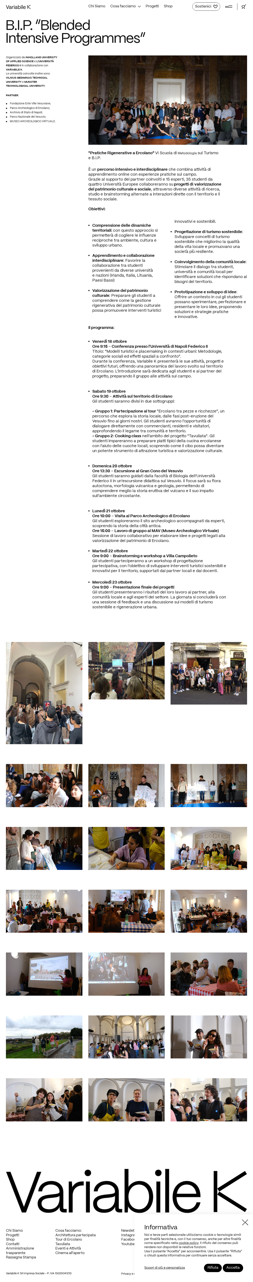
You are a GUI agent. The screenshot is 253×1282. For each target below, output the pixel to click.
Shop (168, 6)
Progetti (152, 6)
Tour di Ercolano (68, 1239)
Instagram (129, 1235)
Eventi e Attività (68, 1248)
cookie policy (188, 1243)
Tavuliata (62, 1244)
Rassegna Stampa (21, 1257)
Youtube (128, 1244)
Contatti (12, 1244)
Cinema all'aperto (70, 1253)
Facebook (129, 1239)
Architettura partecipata (75, 1235)
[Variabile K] (18, 8)
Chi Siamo (96, 6)
